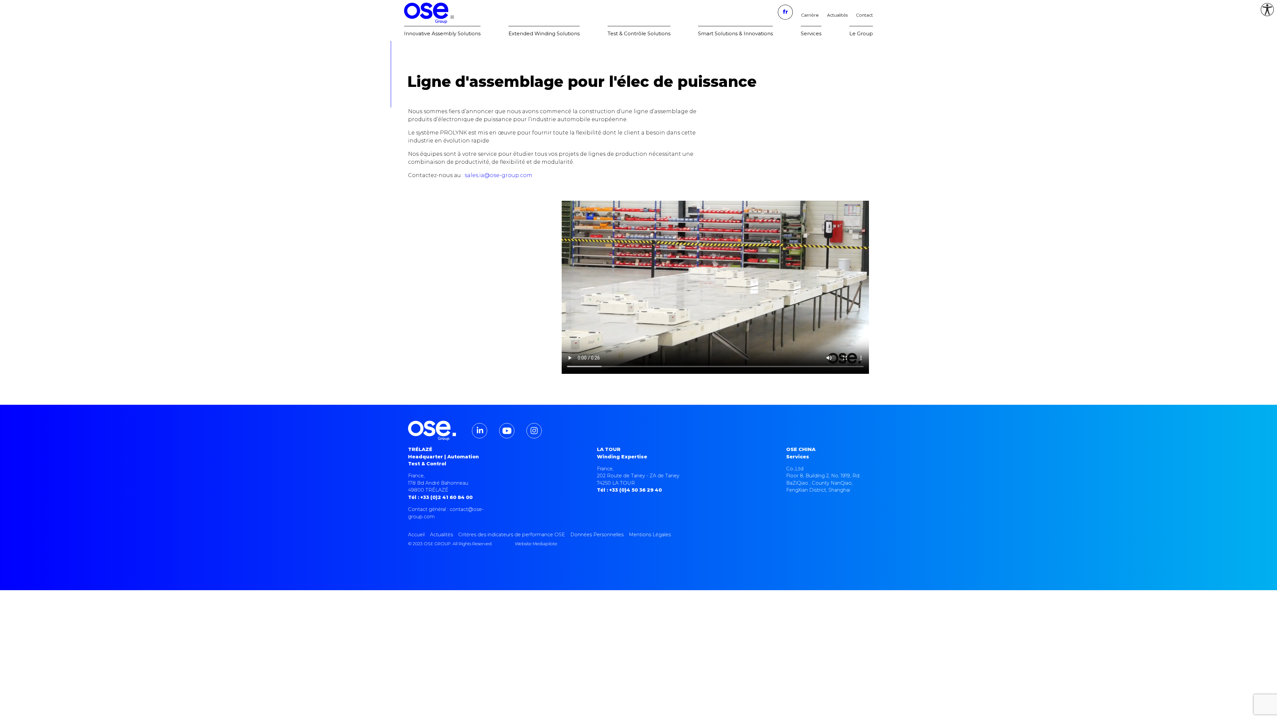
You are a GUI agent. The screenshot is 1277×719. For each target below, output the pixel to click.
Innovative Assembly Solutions (442, 33)
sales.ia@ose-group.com (498, 175)
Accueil (416, 535)
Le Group (861, 33)
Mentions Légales (650, 535)
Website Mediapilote (536, 543)
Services (811, 33)
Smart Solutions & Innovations (735, 33)
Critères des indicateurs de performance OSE (511, 535)
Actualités (837, 15)
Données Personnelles (597, 535)
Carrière (810, 15)
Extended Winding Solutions (544, 33)
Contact (864, 15)
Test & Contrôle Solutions (639, 33)
